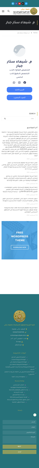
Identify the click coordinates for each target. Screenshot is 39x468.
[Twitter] (26, 3)
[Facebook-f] (16, 3)
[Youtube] (19, 3)
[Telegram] (12, 3)
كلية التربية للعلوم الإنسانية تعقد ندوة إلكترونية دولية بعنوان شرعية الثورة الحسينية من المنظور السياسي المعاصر (20, 210)
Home (35, 33)
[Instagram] (22, 3)
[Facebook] (25, 82)
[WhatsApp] (14, 82)
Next (19, 446)
